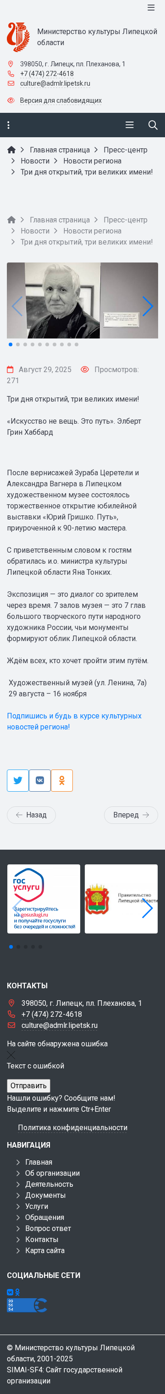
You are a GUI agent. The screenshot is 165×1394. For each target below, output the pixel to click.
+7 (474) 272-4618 (47, 73)
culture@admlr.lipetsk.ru (55, 83)
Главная (38, 1162)
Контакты (42, 1239)
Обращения (44, 1217)
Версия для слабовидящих (61, 100)
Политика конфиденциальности (72, 1127)
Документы (45, 1195)
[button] (147, 306)
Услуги (36, 1206)
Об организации (52, 1173)
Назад (36, 815)
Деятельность (49, 1184)
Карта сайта (45, 1250)
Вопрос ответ (48, 1228)
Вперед (126, 815)
